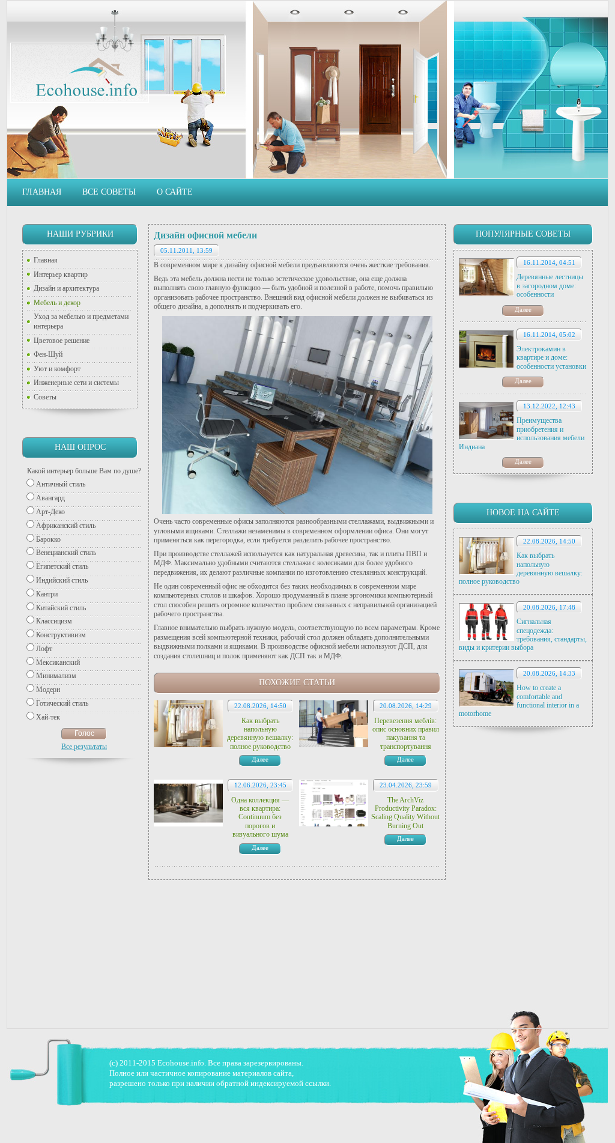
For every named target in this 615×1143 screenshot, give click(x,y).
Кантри (47, 594)
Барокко (48, 539)
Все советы (109, 191)
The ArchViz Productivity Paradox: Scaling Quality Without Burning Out (405, 813)
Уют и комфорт (57, 369)
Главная (41, 191)
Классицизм (54, 621)
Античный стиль (60, 484)
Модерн (48, 689)
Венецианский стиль (66, 552)
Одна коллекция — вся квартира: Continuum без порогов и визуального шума (260, 817)
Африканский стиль (65, 525)
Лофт (44, 648)
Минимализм (56, 676)
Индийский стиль (62, 580)
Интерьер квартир (61, 274)
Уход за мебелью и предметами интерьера (81, 321)
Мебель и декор (57, 303)
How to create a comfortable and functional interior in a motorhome (519, 701)
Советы (45, 397)
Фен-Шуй (48, 354)
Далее (523, 309)
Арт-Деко (50, 512)
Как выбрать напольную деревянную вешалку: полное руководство (521, 568)
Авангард (50, 498)
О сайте (175, 191)
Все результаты (84, 746)
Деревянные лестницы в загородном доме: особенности (550, 286)
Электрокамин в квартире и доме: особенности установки (551, 358)
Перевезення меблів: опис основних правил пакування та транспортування (405, 734)
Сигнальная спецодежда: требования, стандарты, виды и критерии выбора (523, 634)
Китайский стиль (61, 608)
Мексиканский (58, 662)
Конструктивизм (61, 635)
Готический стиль (62, 703)
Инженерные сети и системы (76, 382)
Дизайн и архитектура (66, 288)
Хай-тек (48, 717)
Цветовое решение (61, 340)
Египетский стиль (62, 566)
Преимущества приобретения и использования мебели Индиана (521, 433)
